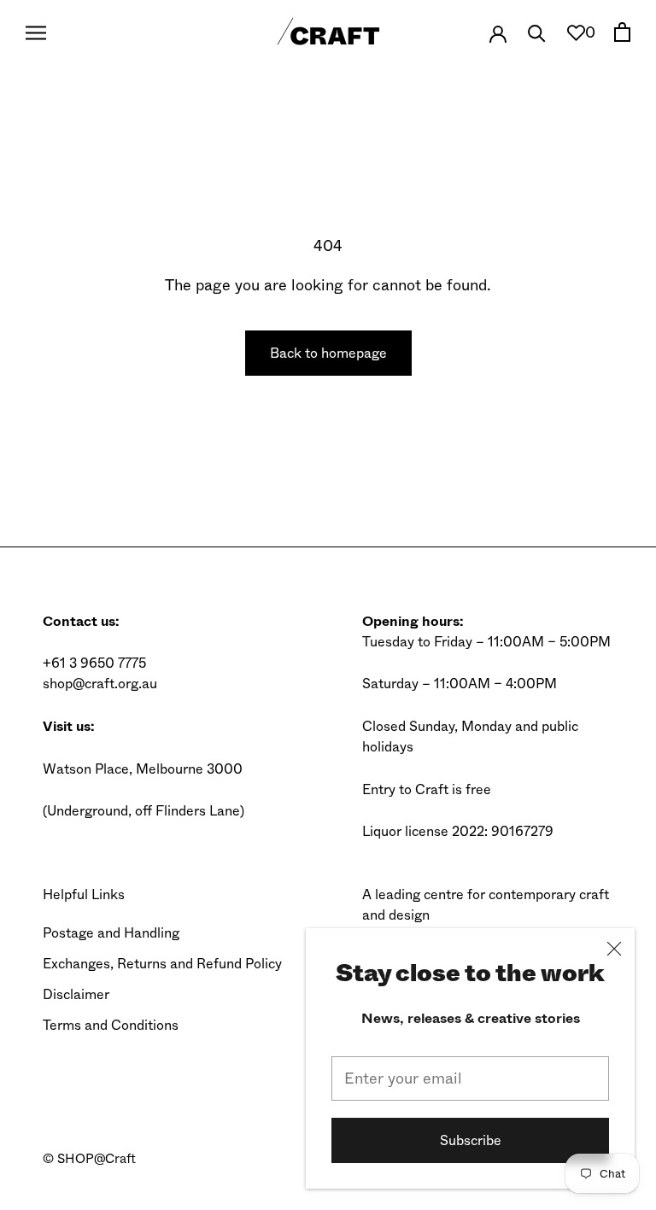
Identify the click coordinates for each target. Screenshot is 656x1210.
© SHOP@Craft (89, 1158)
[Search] (537, 32)
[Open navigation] (36, 32)
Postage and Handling (111, 933)
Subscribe (470, 1140)
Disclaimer (76, 994)
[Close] (614, 948)
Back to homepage (328, 353)
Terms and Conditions (111, 1025)
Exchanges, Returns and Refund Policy (162, 963)
